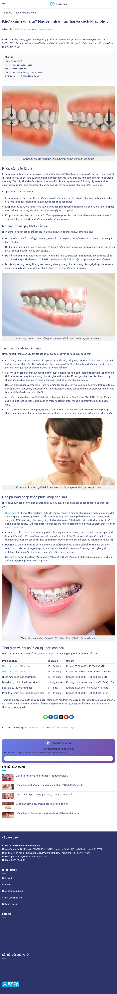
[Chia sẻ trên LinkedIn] (71, 717)
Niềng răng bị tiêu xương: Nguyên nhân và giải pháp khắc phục (47, 813)
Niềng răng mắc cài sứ (13, 671)
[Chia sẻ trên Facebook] (50, 717)
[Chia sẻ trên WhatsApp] (45, 717)
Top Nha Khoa (44, 29)
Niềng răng (10, 513)
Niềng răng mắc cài (12, 666)
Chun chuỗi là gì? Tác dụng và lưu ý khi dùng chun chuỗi (45, 794)
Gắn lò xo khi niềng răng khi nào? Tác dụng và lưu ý (42, 775)
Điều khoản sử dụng (12, 891)
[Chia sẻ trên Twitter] (56, 717)
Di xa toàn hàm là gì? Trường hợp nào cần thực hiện (42, 803)
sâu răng (95, 413)
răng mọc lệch (61, 259)
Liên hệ (6, 884)
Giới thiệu (7, 877)
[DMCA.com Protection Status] (10, 984)
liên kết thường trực (65, 727)
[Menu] (4, 4)
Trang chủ (7, 12)
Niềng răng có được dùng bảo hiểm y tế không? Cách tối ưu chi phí (49, 785)
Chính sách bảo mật (12, 897)
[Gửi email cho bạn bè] (61, 717)
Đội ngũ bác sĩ (9, 904)
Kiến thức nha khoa (26, 12)
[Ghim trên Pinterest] (66, 717)
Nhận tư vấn (58, 758)
